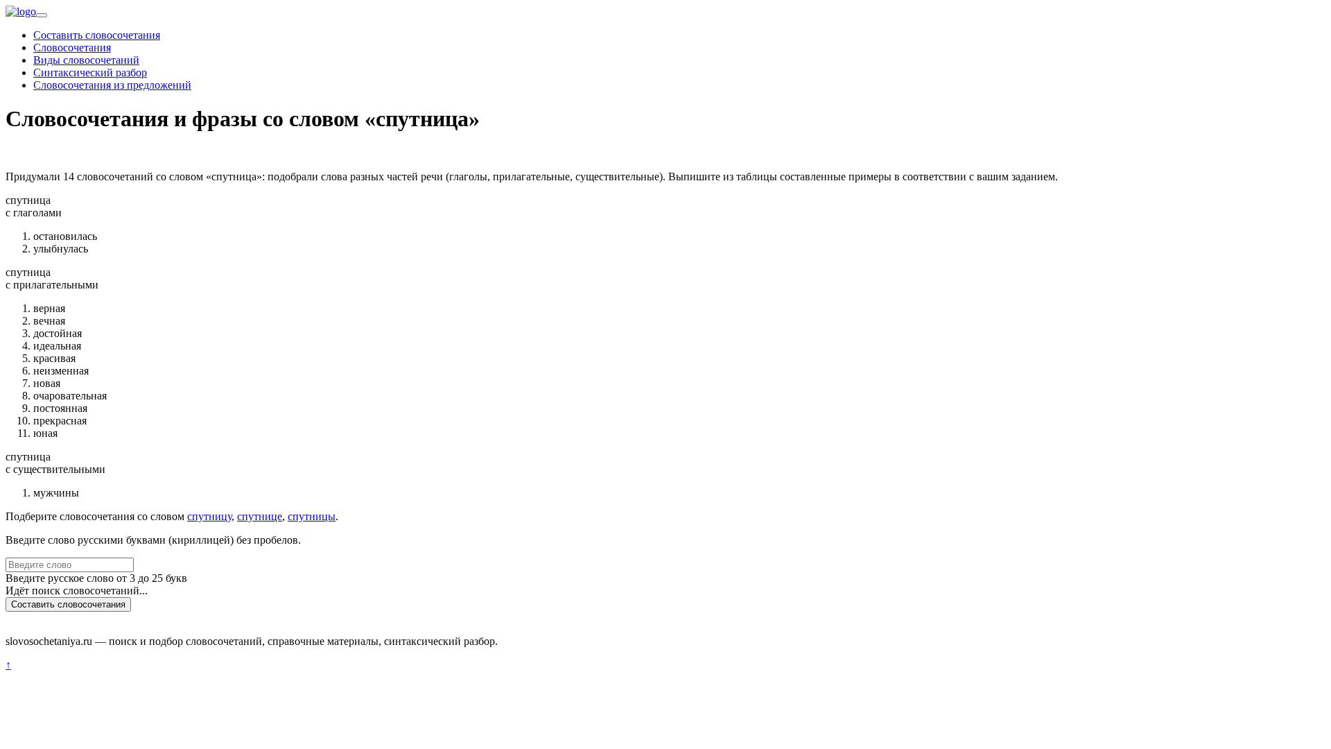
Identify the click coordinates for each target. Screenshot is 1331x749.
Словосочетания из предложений (112, 85)
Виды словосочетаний (86, 60)
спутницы (312, 516)
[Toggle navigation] (41, 15)
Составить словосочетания (96, 35)
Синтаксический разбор (90, 72)
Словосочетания (72, 47)
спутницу (209, 516)
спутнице (259, 516)
